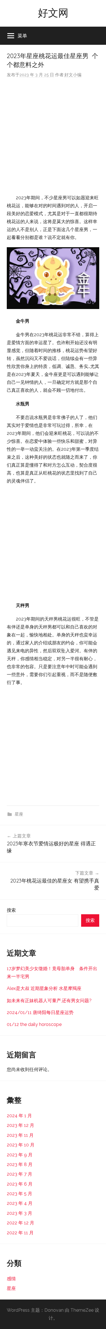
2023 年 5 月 (19, 1193)
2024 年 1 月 (19, 1115)
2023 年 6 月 (20, 1184)
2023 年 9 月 (20, 1154)
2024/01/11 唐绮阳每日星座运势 (40, 1012)
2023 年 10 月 (20, 1145)
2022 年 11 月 (20, 1232)
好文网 (53, 12)
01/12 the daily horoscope (34, 1024)
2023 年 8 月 (20, 1164)
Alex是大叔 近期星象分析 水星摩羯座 (44, 988)
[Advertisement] (53, 136)
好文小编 (72, 74)
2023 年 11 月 (20, 1135)
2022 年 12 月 (20, 1223)
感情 (11, 1278)
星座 (19, 814)
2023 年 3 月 (19, 1213)
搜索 (11, 910)
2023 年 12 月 (20, 1125)
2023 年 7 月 (19, 1174)
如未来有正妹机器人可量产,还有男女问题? (49, 1000)
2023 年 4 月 (20, 1203)
